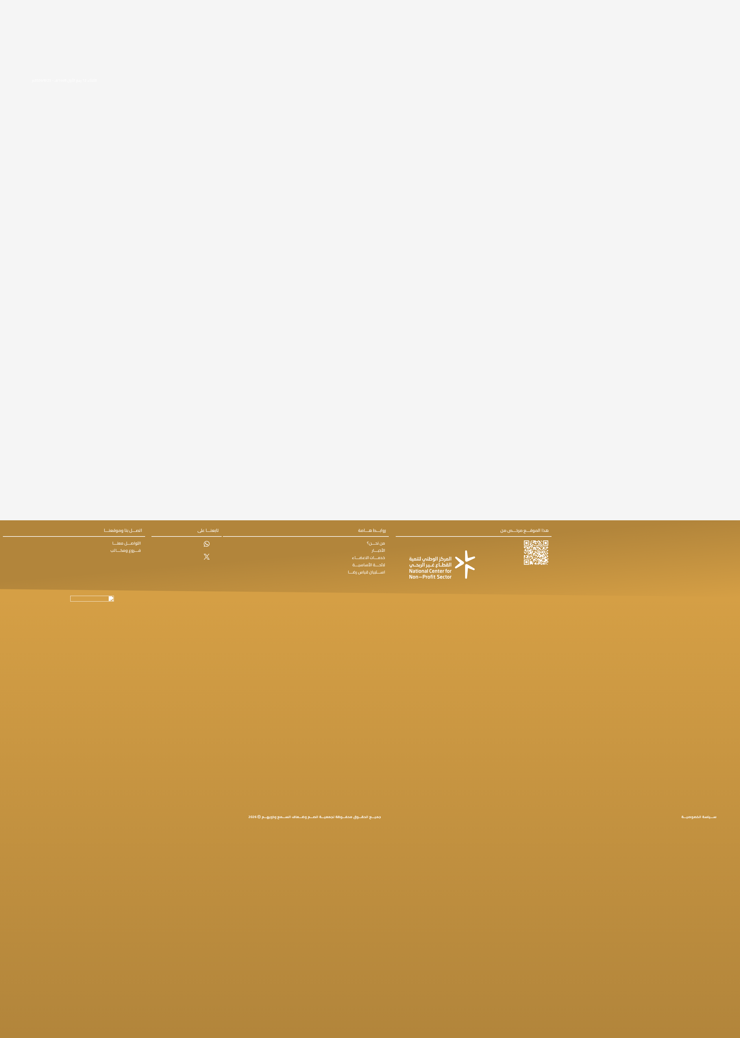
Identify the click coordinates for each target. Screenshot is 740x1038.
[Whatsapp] (206, 544)
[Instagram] (206, 570)
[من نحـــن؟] (305, 543)
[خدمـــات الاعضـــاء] (305, 557)
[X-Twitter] (206, 557)
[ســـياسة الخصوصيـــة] (699, 816)
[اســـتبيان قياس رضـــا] (305, 572)
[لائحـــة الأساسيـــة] (305, 565)
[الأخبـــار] (305, 550)
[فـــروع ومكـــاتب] (74, 550)
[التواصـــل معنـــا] (74, 543)
